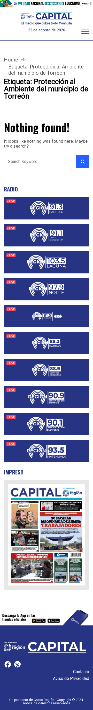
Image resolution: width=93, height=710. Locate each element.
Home (11, 60)
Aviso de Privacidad (71, 678)
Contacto (81, 671)
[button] (85, 33)
